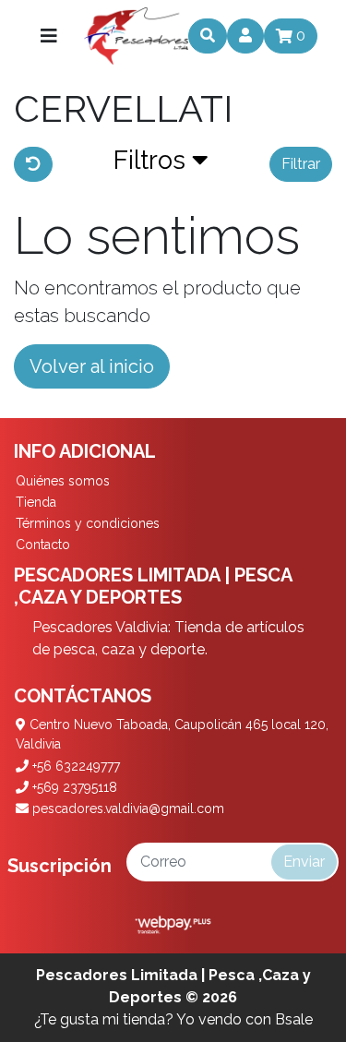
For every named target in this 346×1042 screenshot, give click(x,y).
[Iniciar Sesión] (245, 36)
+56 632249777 (74, 766)
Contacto (43, 544)
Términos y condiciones (88, 523)
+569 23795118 (73, 787)
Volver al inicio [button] (92, 366)
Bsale (294, 1019)
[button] (161, 164)
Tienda (36, 502)
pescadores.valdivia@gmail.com (126, 808)
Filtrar (300, 164)
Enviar (304, 861)
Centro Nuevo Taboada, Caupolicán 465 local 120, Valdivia (172, 734)
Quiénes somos (63, 480)
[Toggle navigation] (49, 36)
